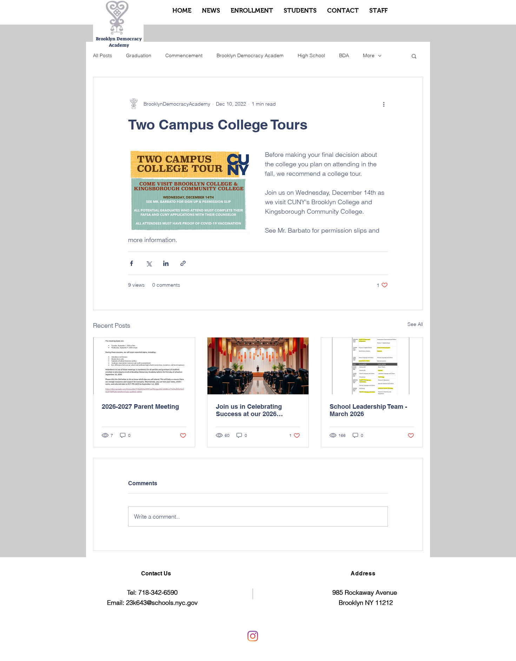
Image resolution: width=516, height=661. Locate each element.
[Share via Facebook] (131, 263)
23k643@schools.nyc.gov (162, 603)
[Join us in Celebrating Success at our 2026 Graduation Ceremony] (258, 366)
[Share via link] (183, 263)
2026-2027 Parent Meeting (140, 406)
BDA (344, 55)
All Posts (102, 55)
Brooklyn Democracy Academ (250, 55)
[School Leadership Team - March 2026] (372, 366)
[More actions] (383, 104)
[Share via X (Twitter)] (148, 263)
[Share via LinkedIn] (166, 263)
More (369, 55)
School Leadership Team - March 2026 (368, 410)
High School (311, 55)
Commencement (184, 55)
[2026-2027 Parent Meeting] (144, 366)
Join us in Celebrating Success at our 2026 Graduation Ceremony (249, 410)
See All (415, 324)
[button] (414, 56)
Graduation (138, 55)
